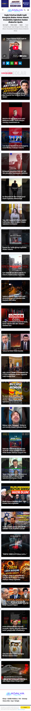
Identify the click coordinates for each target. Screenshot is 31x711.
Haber (21, 25)
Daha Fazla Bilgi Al (21, 709)
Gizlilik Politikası (12, 699)
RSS (20, 699)
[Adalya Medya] (15, 693)
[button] (28, 10)
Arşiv (12, 701)
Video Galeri (13, 25)
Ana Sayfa (5, 25)
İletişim (17, 701)
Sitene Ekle (6, 701)
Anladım (25, 707)
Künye (5, 699)
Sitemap (24, 699)
